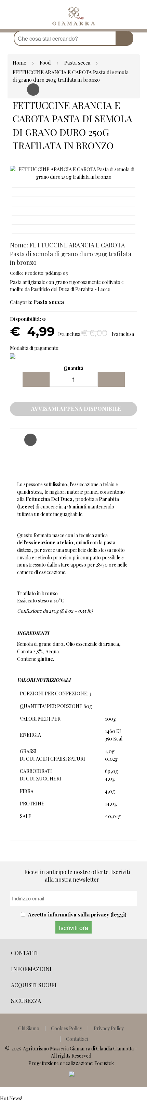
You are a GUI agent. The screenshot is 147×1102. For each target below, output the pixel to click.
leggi (118, 914)
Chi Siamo (28, 1028)
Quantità (73, 368)
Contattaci (77, 1039)
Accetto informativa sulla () (77, 914)
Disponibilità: (25, 319)
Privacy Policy (109, 1028)
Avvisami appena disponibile (75, 408)
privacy (100, 914)
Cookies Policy (66, 1028)
